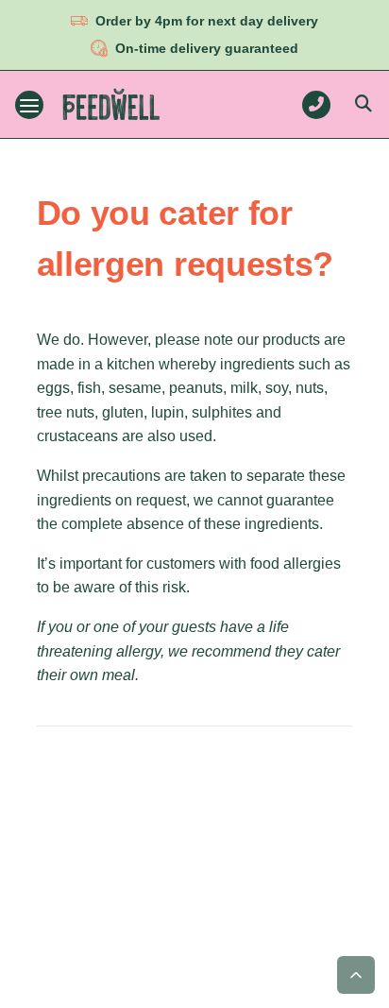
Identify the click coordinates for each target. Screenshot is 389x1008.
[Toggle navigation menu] (29, 105)
